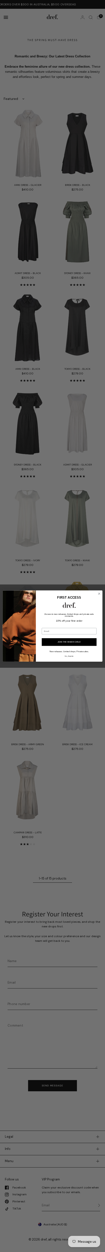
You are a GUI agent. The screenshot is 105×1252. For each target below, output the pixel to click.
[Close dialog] (99, 593)
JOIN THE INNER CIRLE (69, 642)
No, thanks (69, 656)
